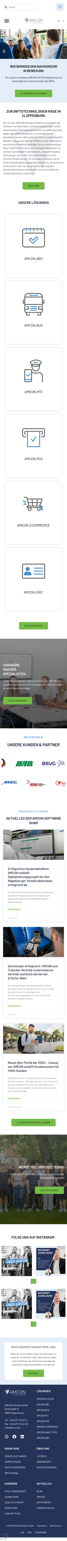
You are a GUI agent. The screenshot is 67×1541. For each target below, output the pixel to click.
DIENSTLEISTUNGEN (15, 1456)
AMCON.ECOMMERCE (47, 1426)
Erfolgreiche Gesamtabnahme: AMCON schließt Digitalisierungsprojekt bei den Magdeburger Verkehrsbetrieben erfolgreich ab (30, 877)
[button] (6, 20)
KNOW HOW (12, 1448)
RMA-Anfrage (11, 1472)
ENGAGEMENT (44, 1461)
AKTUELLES (44, 1483)
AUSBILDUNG (12, 1496)
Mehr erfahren (33, 260)
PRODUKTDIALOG (45, 1508)
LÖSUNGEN (43, 1391)
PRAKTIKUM (11, 1508)
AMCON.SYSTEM (45, 1398)
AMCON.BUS (43, 1410)
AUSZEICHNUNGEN (46, 1467)
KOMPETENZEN (13, 1461)
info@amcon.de (12, 1427)
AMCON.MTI (43, 1415)
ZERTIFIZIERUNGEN (15, 1467)
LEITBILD (41, 1456)
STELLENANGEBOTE (15, 1491)
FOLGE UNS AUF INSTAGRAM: (33, 1237)
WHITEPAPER (44, 1502)
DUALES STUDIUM (14, 1502)
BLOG (39, 1491)
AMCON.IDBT (43, 1437)
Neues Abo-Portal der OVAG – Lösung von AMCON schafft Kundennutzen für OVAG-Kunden (33, 1066)
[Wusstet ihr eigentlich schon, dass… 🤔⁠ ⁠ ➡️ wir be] (17, 1261)
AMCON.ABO (43, 1404)
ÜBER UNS (43, 1448)
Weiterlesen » (14, 909)
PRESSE (41, 1496)
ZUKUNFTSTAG (12, 1513)
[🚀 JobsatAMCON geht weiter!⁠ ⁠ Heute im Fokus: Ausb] (50, 1261)
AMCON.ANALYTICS (47, 1432)
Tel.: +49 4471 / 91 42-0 (16, 1420)
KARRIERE (11, 1483)
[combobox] (21, 7)
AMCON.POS (43, 1421)
